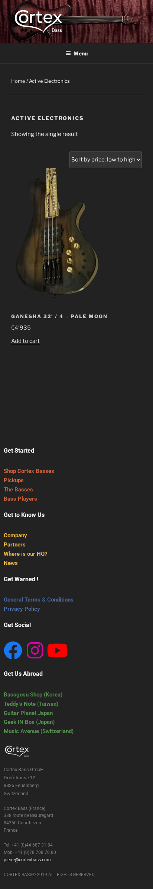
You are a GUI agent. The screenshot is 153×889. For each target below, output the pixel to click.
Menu (81, 53)
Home (18, 81)
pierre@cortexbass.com (27, 859)
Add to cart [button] (25, 341)
